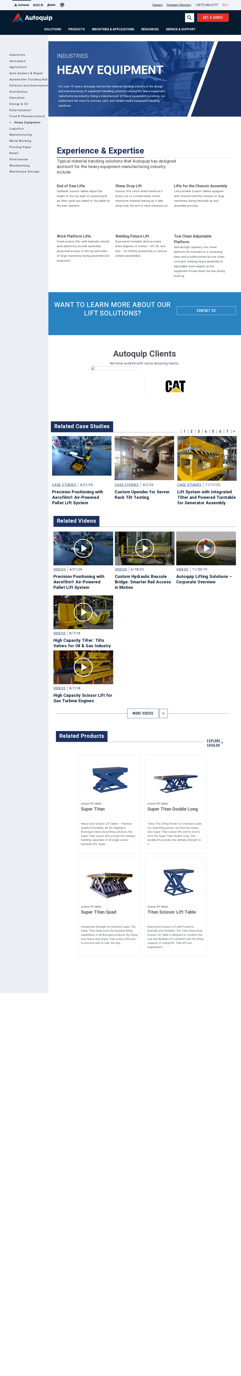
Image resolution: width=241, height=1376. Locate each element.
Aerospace (17, 61)
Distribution (18, 92)
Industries (17, 55)
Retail (13, 153)
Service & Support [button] (181, 29)
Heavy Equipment (27, 122)
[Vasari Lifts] (51, 5)
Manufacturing (20, 135)
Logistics (16, 129)
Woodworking (19, 166)
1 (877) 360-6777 (206, 5)
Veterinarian (18, 159)
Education (17, 98)
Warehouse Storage (24, 172)
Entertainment (20, 110)
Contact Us (206, 310)
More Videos (143, 713)
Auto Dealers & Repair (26, 73)
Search (189, 15)
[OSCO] (38, 5)
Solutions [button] (52, 29)
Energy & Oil (18, 104)
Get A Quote (213, 17)
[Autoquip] (21, 5)
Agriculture (18, 67)
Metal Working (20, 141)
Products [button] (76, 29)
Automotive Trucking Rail (28, 79)
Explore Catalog (213, 743)
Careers (157, 5)
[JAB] (62, 5)
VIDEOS (59, 569)
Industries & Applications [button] (113, 29)
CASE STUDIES (64, 484)
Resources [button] (150, 29)
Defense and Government (28, 85)
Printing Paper (20, 147)
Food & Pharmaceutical (27, 116)
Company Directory (178, 5)
